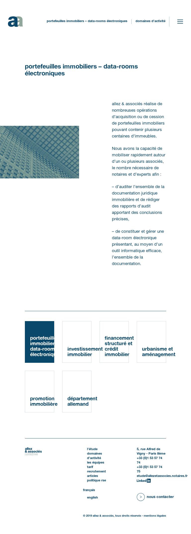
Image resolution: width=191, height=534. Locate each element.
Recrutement (96, 471)
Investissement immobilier (79, 352)
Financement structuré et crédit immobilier (117, 346)
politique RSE (96, 480)
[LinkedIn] (144, 480)
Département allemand (79, 402)
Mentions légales (155, 516)
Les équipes (95, 462)
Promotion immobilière (42, 402)
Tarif (90, 467)
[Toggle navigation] (180, 22)
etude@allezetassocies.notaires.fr (162, 476)
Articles (92, 476)
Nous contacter (160, 497)
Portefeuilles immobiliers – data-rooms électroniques (42, 346)
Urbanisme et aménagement (154, 352)
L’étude (92, 449)
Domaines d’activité (150, 21)
